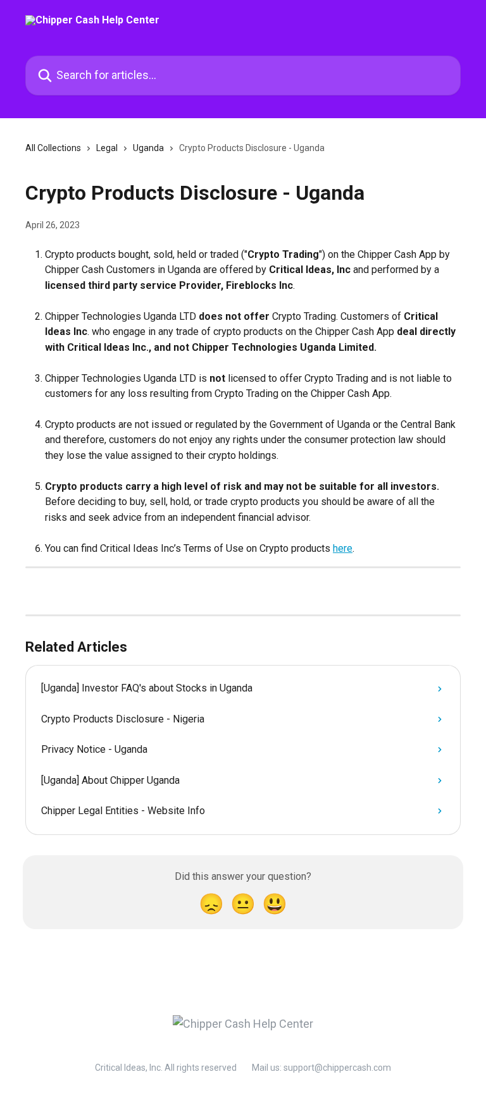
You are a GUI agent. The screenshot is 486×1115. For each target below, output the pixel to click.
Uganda (148, 148)
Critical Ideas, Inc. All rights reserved (166, 1068)
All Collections (53, 148)
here (342, 548)
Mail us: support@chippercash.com (321, 1068)
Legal (107, 148)
